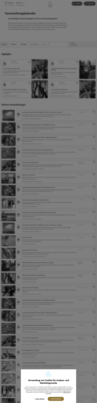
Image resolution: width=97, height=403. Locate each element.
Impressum (66, 392)
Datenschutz (48, 393)
